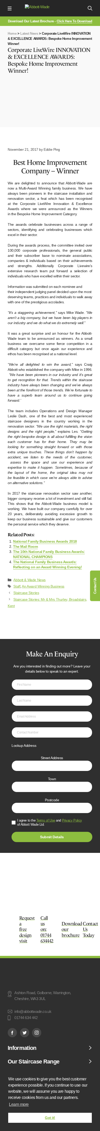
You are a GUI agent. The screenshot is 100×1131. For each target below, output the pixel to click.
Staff (16, 586)
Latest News (29, 33)
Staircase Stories (26, 593)
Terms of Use (45, 820)
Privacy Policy (72, 820)
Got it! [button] (50, 1118)
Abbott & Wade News (29, 580)
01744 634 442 (26, 1018)
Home (12, 33)
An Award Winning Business (43, 586)
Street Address (52, 758)
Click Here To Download (74, 21)
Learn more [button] (19, 1104)
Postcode (52, 800)
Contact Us (95, 586)
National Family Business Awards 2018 (45, 541)
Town (52, 779)
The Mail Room (25, 546)
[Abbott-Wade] (49, 8)
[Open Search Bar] (90, 8)
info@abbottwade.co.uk (32, 1011)
